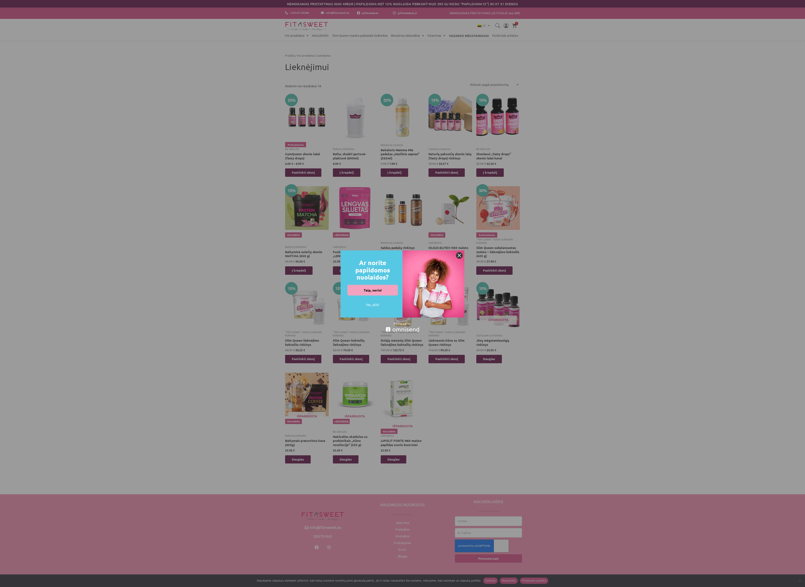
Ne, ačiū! (372, 304)
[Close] (459, 255)
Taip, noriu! (373, 290)
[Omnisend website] (402, 327)
